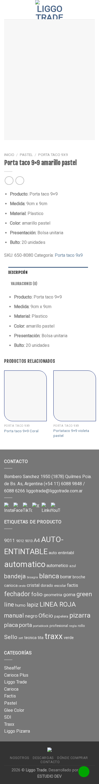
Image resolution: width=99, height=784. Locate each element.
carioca (11, 585)
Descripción (18, 272)
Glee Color (14, 710)
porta (25, 625)
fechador (17, 594)
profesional (59, 626)
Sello (10, 637)
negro (31, 616)
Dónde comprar (72, 758)
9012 (20, 541)
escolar (60, 586)
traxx (54, 636)
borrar (66, 576)
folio (37, 594)
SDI (7, 717)
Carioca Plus (16, 675)
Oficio (45, 615)
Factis (10, 696)
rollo (81, 626)
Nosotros (19, 758)
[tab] (48, 272)
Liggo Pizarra (17, 731)
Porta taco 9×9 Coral (21, 431)
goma (69, 594)
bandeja (15, 576)
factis (72, 585)
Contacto (50, 762)
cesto (22, 586)
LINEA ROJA (58, 604)
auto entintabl (61, 552)
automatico (24, 564)
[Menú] (7, 9)
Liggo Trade (15, 682)
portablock (40, 626)
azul (72, 566)
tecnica (30, 637)
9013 (29, 541)
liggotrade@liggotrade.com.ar (54, 490)
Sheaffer (12, 668)
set (20, 638)
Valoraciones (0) (24, 283)
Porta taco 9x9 (53, 154)
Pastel (26, 154)
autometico (57, 565)
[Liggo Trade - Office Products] (49, 9)
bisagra (32, 577)
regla (73, 626)
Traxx (9, 724)
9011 (9, 540)
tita (40, 637)
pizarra (79, 615)
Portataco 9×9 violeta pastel (71, 433)
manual (14, 615)
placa (11, 625)
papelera (61, 616)
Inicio (9, 154)
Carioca (11, 689)
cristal (33, 585)
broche (79, 576)
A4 (37, 540)
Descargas (43, 758)
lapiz (32, 604)
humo (20, 605)
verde (69, 637)
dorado (47, 585)
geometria (53, 594)
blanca (49, 576)
